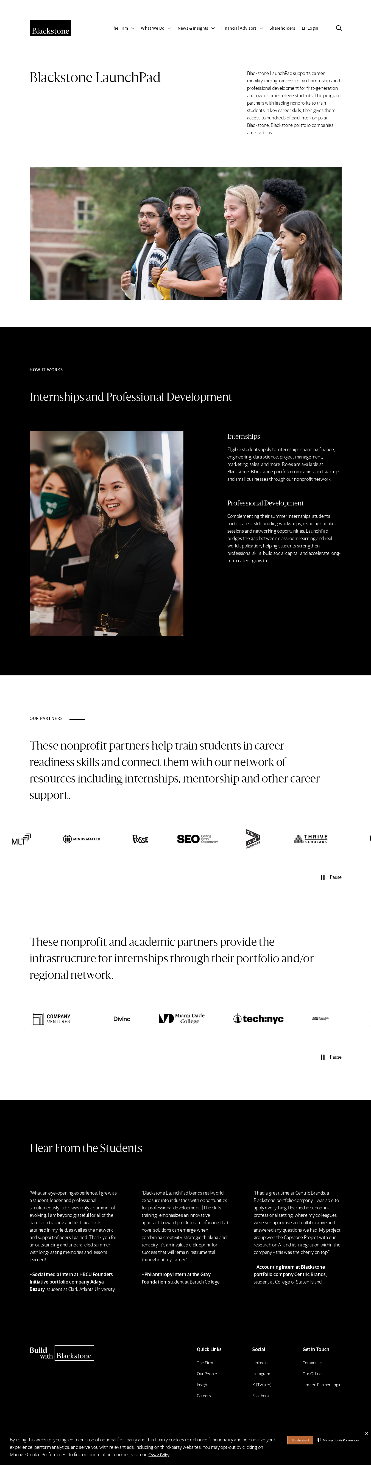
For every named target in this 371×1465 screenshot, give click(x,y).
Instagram (261, 1373)
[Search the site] (339, 28)
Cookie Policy (159, 1454)
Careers (204, 1395)
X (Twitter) (262, 1384)
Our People (207, 1373)
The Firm (205, 1362)
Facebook (261, 1395)
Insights (204, 1384)
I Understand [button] (300, 1440)
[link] (49, 839)
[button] (338, 1440)
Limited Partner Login (322, 1384)
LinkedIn (260, 1362)
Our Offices (313, 1373)
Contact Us (312, 1362)
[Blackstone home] (67, 1353)
